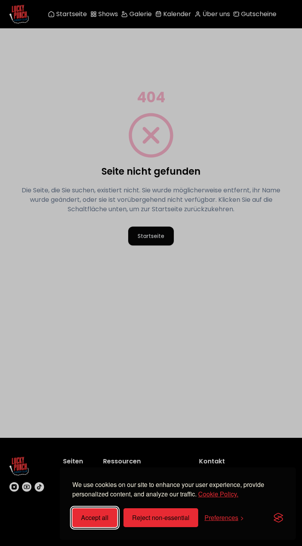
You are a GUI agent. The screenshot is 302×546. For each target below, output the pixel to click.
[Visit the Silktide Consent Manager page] (278, 517)
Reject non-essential (161, 517)
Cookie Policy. (218, 493)
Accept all (95, 517)
